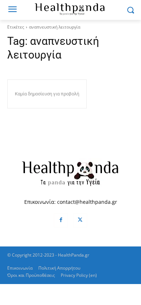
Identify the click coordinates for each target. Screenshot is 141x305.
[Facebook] (61, 220)
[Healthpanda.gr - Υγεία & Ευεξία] (70, 9)
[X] (80, 220)
